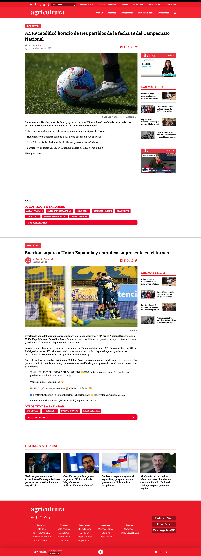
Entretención (127, 12)
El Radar (84, 532)
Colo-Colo (82, 211)
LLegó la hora (84, 528)
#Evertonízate (82, 394)
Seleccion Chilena (41, 532)
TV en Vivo (138, 5)
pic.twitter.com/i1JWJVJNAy (109, 394)
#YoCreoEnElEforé (43, 394)
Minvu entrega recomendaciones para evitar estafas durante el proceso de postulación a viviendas (150, 95)
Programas (163, 12)
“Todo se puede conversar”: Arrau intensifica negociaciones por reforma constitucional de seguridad (42, 481)
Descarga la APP (86, 4)
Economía (64, 532)
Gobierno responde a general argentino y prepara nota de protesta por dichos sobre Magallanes (118, 481)
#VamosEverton (64, 394)
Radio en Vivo (154, 5)
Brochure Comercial (107, 5)
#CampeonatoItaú (55, 388)
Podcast (124, 5)
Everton (50, 411)
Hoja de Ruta (84, 540)
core (38, 45)
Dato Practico (64, 528)
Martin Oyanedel (44, 259)
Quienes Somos (105, 528)
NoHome (32, 216)
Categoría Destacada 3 (59, 211)
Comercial (129, 528)
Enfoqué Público (84, 536)
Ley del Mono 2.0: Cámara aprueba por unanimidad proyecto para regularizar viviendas (150, 121)
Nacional (64, 540)
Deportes (111, 12)
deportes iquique (103, 211)
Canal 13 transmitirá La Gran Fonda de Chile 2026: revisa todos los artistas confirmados (165, 108)
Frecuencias (170, 5)
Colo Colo (41, 528)
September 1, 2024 (86, 400)
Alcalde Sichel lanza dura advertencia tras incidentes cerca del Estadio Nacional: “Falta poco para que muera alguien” (155, 482)
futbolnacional (69, 411)
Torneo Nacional (41, 540)
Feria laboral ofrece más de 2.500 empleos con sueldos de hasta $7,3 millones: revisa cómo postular (166, 134)
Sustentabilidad (146, 12)
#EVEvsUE (75, 388)
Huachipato (123, 211)
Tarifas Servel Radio (129, 532)
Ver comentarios (38, 222)
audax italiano (34, 211)
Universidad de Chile (41, 536)
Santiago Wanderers (55, 216)
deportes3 (32, 411)
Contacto (106, 532)
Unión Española (79, 216)
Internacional (63, 536)
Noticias (99, 12)
